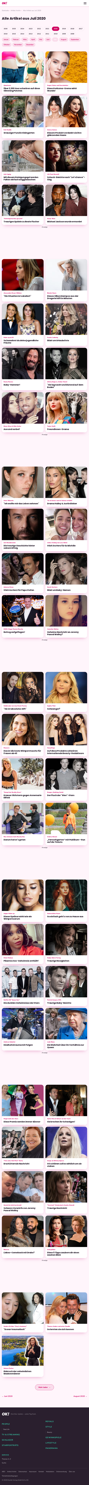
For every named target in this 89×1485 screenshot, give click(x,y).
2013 (30, 34)
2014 (22, 34)
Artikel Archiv (11, 1472)
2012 (39, 34)
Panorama (52, 1448)
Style (49, 1427)
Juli (55, 39)
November (18, 45)
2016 (5, 34)
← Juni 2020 (7, 1396)
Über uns (72, 1472)
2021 (47, 29)
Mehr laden (44, 1387)
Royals (50, 1421)
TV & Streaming (11, 1434)
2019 (64, 29)
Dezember (29, 45)
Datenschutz (23, 1472)
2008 (72, 34)
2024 (22, 29)
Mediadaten (50, 1472)
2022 (39, 29)
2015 (14, 34)
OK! (4, 3)
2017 (81, 29)
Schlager (7, 1440)
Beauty (49, 1432)
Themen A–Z (6, 1459)
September (75, 39)
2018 (72, 29)
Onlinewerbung (61, 1472)
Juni (48, 39)
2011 (47, 34)
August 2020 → (80, 1396)
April (33, 39)
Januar (6, 39)
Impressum (33, 1472)
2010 (55, 34)
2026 (5, 29)
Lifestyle (51, 1443)
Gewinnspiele (54, 1437)
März (25, 39)
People (6, 1424)
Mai (40, 39)
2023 (30, 29)
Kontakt (41, 1472)
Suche (4, 1463)
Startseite (5, 10)
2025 (14, 29)
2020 (55, 29)
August (63, 39)
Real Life (6, 1429)
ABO (3, 1472)
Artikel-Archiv (16, 10)
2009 (64, 34)
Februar (16, 39)
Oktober (7, 45)
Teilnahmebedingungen (10, 1476)
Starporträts (10, 1445)
